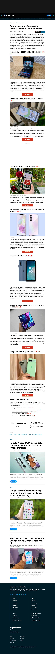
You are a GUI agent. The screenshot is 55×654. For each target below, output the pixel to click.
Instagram (12, 594)
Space (33, 602)
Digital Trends (7, 17)
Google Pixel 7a (16, 199)
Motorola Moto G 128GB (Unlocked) (20, 411)
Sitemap (21, 640)
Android (15, 434)
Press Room (22, 638)
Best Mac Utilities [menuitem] (26, 18)
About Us (14, 613)
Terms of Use (12, 642)
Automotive (15, 609)
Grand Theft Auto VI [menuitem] (9, 18)
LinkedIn (23, 594)
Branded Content (34, 615)
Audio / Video (15, 603)
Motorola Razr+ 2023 (40, 82)
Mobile (11, 434)
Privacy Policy (22, 636)
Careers (11, 636)
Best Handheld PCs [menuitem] (34, 18)
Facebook (10, 594)
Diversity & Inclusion (13, 640)
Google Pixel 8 (15, 383)
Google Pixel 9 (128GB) (17, 408)
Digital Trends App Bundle (36, 620)
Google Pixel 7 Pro (15, 128)
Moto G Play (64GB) (16, 413)
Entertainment (15, 607)
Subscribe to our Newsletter (36, 613)
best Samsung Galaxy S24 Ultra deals (25, 39)
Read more (13, 481)
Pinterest (21, 594)
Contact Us (14, 615)
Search (53, 15)
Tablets (33, 598)
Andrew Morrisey (13, 31)
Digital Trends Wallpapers (36, 617)
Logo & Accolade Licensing (17, 620)
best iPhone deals (34, 37)
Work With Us (12, 638)
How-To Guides (34, 607)
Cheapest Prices (24, 434)
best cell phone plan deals (34, 45)
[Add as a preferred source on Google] (38, 32)
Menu (2, 15)
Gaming (14, 602)
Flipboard (25, 594)
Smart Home (15, 605)
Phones (14, 598)
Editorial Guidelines (16, 618)
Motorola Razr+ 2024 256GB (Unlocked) (21, 409)
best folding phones (22, 402)
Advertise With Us (16, 617)
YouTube (17, 594)
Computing (15, 600)
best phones (29, 34)
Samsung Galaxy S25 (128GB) (18, 415)
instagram (16, 426)
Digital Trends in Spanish (36, 618)
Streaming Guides (35, 603)
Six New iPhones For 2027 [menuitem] (18, 18)
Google (30, 434)
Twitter (14, 594)
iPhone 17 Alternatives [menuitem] (51, 18)
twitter (18, 426)
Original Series (34, 609)
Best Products (34, 605)
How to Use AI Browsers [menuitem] (42, 18)
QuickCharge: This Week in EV (37, 434)
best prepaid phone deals (15, 45)
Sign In (49, 15)
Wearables (33, 600)
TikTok (19, 594)
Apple (19, 434)
